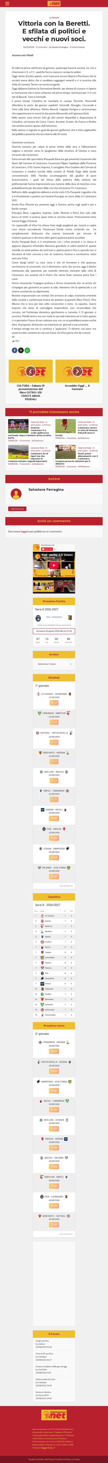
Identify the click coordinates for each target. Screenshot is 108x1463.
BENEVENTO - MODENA (54, 752)
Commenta (71, 438)
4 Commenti (25, 441)
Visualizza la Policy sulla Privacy (41, 1459)
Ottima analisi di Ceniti (45, 1379)
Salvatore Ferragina (60, 47)
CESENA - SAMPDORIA (54, 848)
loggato (25, 531)
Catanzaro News (37, 422)
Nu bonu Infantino (43, 1392)
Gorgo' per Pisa (42, 1341)
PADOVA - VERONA (54, 1139)
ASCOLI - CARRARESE (54, 1101)
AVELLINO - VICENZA (54, 1120)
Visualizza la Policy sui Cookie (67, 1459)
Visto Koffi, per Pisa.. (45, 1353)
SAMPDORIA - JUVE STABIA (54, 1081)
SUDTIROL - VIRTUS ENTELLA (54, 733)
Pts (71, 911)
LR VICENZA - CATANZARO (54, 694)
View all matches (66, 886)
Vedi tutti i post (17, 509)
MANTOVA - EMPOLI (54, 1177)
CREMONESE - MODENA (54, 1042)
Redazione (38, 441)
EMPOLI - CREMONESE (54, 791)
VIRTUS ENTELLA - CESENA (54, 1062)
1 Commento (25, 464)
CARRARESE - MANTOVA (54, 713)
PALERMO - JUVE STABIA (54, 867)
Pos (36, 911)
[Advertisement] (54, 1283)
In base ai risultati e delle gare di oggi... (52, 1366)
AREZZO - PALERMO (54, 1158)
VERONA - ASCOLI (54, 809)
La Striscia (54, 17)
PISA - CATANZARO (54, 617)
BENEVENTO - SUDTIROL (54, 1216)
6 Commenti (41, 47)
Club (42, 911)
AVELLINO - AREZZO (54, 772)
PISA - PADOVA (54, 829)
